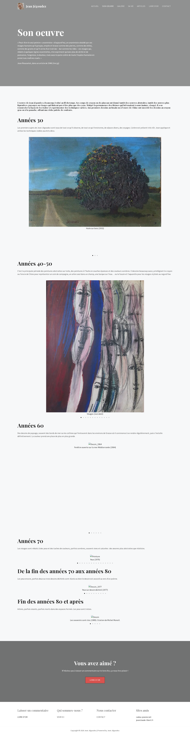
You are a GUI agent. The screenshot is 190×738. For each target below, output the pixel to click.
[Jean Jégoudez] (20, 6)
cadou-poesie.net (143, 717)
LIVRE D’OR (22, 717)
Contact (166, 6)
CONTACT (101, 717)
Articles (141, 6)
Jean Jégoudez (36, 6)
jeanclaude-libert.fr (144, 720)
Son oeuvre (108, 6)
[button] (18, 195)
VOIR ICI (60, 717)
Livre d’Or (153, 6)
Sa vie (130, 6)
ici (57, 63)
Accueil (95, 6)
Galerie (120, 6)
